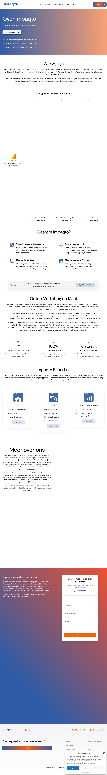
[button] (104, 753)
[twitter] (18, 730)
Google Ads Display (51, 413)
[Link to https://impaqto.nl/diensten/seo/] (18, 397)
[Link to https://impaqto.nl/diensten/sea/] (53, 397)
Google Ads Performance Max (54, 421)
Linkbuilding (12, 413)
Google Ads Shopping (51, 417)
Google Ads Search (50, 409)
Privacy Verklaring (86, 772)
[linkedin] (26, 730)
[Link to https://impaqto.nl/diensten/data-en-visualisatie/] (88, 397)
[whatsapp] (29, 730)
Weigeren (85, 768)
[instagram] (22, 730)
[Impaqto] (12, 3)
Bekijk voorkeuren (98, 768)
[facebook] (14, 730)
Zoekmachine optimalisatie (18, 409)
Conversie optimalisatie (16, 417)
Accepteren (73, 768)
